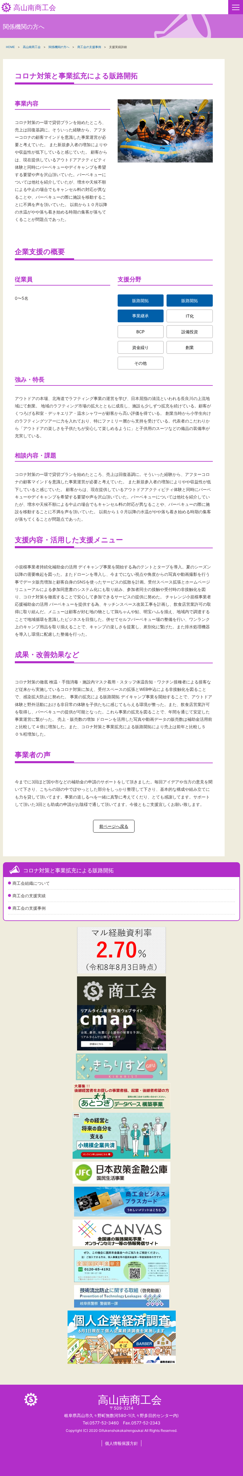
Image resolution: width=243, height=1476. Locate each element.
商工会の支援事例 (29, 908)
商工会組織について (31, 883)
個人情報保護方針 (121, 1443)
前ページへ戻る (113, 826)
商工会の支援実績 (29, 895)
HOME (10, 47)
